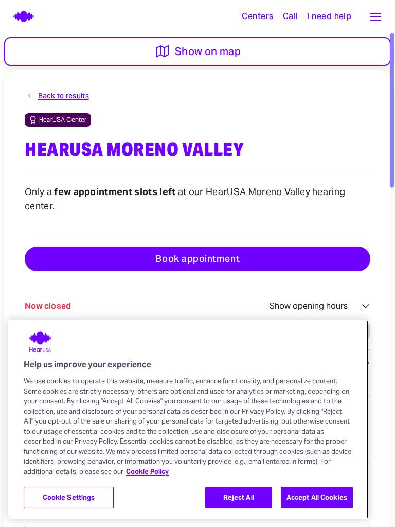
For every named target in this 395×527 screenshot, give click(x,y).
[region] (188, 419)
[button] (375, 16)
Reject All (238, 497)
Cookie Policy (147, 471)
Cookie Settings (69, 497)
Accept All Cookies (316, 497)
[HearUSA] (18, 16)
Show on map (208, 51)
